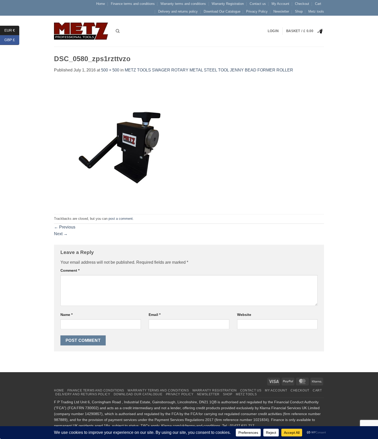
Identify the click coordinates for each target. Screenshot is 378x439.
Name (66, 315)
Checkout (302, 4)
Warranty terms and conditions (183, 4)
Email (154, 315)
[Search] (118, 31)
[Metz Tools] (81, 31)
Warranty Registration (228, 4)
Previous (64, 227)
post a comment (121, 219)
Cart (318, 4)
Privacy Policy (257, 11)
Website (244, 315)
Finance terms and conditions (133, 4)
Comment (69, 270)
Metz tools (316, 11)
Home (100, 4)
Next (61, 234)
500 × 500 (110, 70)
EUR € (11, 30)
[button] (305, 31)
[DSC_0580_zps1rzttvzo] (118, 143)
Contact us (258, 4)
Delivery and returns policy (178, 11)
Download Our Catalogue (222, 11)
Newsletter (281, 11)
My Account (280, 4)
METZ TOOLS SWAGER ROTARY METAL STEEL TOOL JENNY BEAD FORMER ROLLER (209, 70)
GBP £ (11, 40)
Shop (299, 11)
